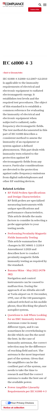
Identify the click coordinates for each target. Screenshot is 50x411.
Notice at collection (13, 407)
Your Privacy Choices (22, 402)
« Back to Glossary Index (12, 72)
